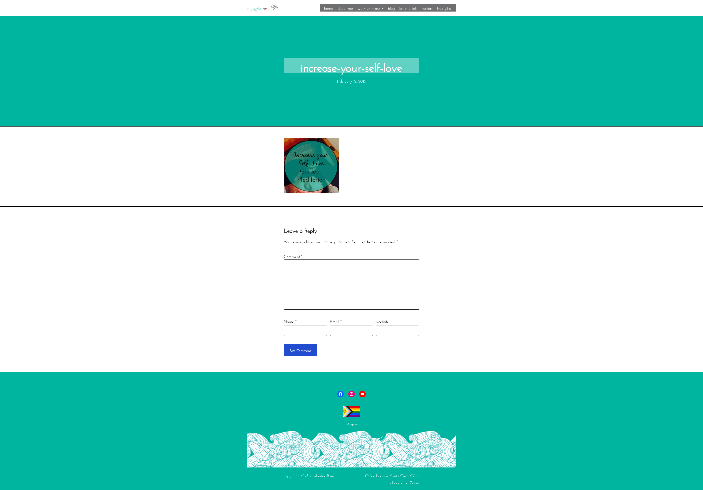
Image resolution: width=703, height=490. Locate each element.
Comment (293, 256)
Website (382, 321)
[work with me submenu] (382, 8)
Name (290, 321)
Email (336, 321)
